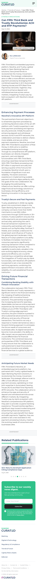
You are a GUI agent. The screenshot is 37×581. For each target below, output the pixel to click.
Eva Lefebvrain (15, 56)
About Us (4, 565)
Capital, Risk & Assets (9, 553)
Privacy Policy (6, 568)
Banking (5, 536)
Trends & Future (14, 10)
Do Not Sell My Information (10, 571)
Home (4, 10)
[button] (11, 476)
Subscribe (18, 506)
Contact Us (13, 565)
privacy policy (20, 515)
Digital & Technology (9, 540)
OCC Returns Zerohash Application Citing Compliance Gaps (16, 469)
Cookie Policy (24, 565)
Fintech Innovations (11, 17)
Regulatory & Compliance (11, 544)
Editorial (4, 557)
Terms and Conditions (20, 568)
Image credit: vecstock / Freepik (23, 48)
